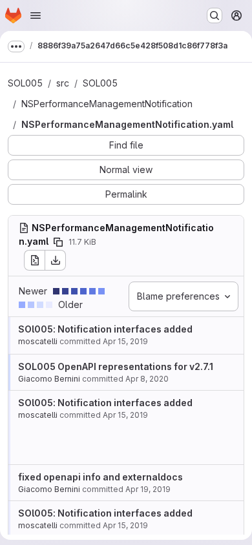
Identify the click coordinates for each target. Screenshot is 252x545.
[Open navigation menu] (35, 15)
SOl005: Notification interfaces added (105, 329)
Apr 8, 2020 (147, 379)
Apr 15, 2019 (125, 341)
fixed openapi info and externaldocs (100, 476)
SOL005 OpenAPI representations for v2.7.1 (115, 366)
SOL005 (25, 82)
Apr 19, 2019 (148, 489)
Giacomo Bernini (49, 379)
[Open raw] (34, 260)
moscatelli (38, 341)
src (62, 82)
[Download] (55, 260)
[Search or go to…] (214, 15)
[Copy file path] (58, 242)
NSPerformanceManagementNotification (107, 103)
